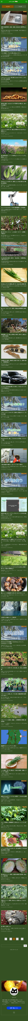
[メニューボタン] (1, 1)
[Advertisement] (14, 964)
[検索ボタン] (26, 1)
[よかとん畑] (14, 1)
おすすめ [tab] (8, 6)
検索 (25, 945)
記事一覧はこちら (14, 1008)
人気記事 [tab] (20, 6)
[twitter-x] (14, 1012)
